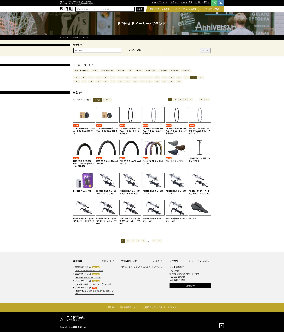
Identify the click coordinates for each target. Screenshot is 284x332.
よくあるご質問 (186, 2)
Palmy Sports (150, 70)
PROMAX (139, 70)
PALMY (95, 70)
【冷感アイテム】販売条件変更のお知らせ (89, 270)
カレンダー (157, 261)
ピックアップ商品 (212, 9)
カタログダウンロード (160, 2)
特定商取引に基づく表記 (152, 307)
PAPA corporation (107, 70)
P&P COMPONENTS (81, 70)
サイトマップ (172, 307)
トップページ (64, 37)
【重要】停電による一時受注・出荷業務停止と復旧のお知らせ (94, 292)
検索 (138, 9)
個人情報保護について (129, 307)
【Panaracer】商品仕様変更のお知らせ (88, 277)
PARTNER (121, 70)
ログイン (221, 1)
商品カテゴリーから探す (159, 9)
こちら (138, 267)
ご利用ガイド (174, 2)
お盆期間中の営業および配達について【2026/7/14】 (93, 284)
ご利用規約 (110, 307)
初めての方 (214, 1)
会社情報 (197, 2)
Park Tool (186, 70)
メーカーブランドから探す (185, 9)
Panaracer (163, 70)
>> (207, 99)
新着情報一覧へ (107, 261)
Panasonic (174, 70)
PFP (130, 70)
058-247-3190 (179, 277)
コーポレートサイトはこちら (199, 261)
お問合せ (206, 2)
